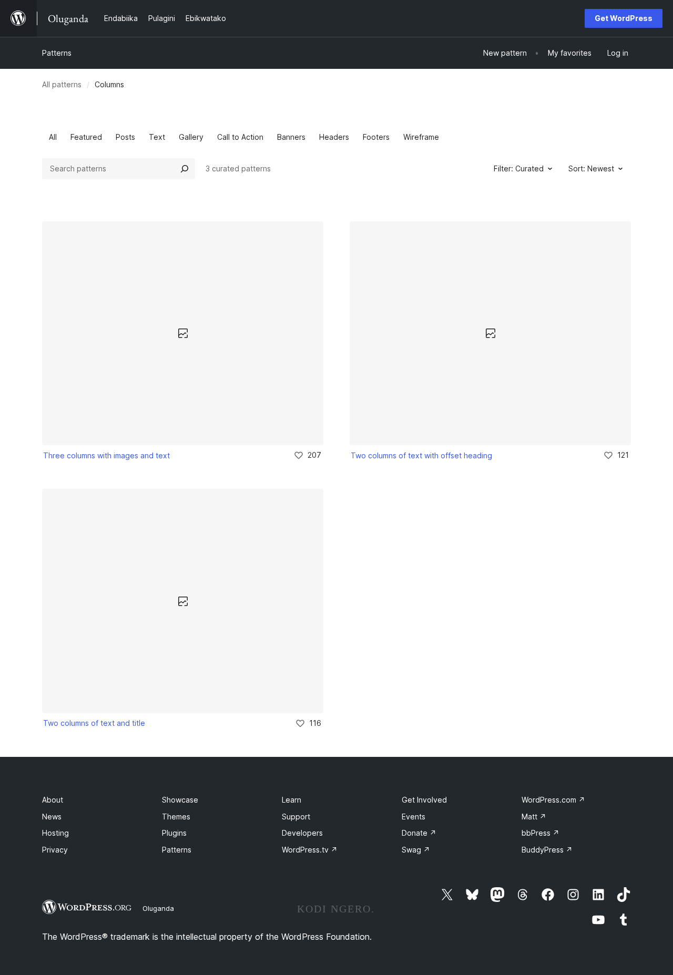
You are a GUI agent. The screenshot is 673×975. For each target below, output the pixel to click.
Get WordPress (623, 18)
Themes (176, 816)
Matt (534, 816)
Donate (419, 832)
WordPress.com (553, 799)
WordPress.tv (310, 849)
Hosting (55, 832)
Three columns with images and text (106, 455)
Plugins (174, 832)
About (52, 799)
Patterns (57, 52)
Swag (416, 849)
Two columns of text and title (94, 723)
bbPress (540, 832)
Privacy (55, 849)
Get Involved (424, 799)
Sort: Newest (591, 168)
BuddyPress (547, 849)
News (52, 816)
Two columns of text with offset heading (421, 455)
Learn (291, 799)
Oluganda (158, 908)
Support (296, 816)
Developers (302, 832)
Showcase (180, 799)
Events (413, 816)
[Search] (184, 168)
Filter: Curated (519, 168)
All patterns (61, 84)
